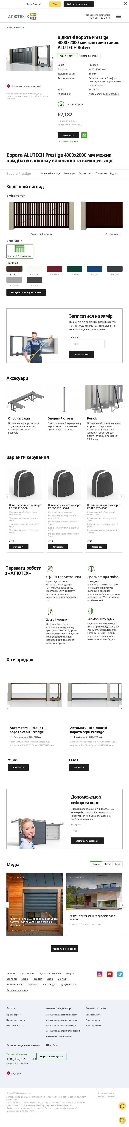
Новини (96, 863)
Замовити (68, 135)
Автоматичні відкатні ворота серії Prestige (28, 730)
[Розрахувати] (84, 135)
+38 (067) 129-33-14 (100, 17)
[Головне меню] (119, 16)
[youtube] (109, 974)
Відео (117, 863)
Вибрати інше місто (78, 4)
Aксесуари (69, 173)
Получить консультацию (26, 292)
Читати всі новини (64, 948)
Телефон (73, 337)
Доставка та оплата (68, 141)
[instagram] (99, 974)
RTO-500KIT (112, 93)
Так (55, 4)
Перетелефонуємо (51, 1056)
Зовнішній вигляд (50, 173)
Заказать (18, 767)
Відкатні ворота (15, 27)
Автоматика (85, 173)
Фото (107, 863)
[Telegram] (120, 974)
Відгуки (114, 173)
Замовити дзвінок (87, 840)
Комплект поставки (89, 55)
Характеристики (67, 55)
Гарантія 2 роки (75, 104)
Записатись (82, 354)
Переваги (101, 173)
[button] (7, 58)
